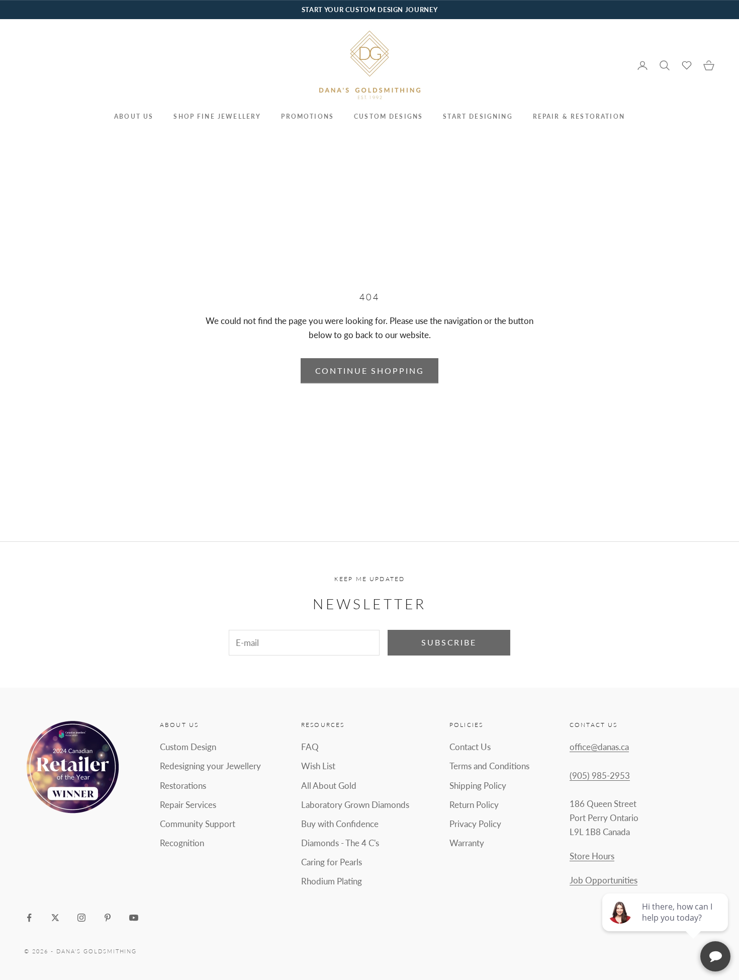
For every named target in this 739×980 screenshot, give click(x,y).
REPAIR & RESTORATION (579, 116)
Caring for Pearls (331, 862)
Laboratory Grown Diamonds (355, 804)
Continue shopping (369, 370)
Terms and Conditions (489, 766)
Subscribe (449, 642)
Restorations (183, 785)
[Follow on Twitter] (55, 918)
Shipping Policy (477, 785)
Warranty (466, 843)
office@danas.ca (599, 747)
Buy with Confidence (340, 824)
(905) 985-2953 (600, 775)
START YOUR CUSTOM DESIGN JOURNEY (369, 10)
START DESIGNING (477, 116)
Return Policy (474, 804)
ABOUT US (133, 116)
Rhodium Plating (331, 881)
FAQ (310, 747)
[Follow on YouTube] (134, 918)
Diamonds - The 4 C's (340, 843)
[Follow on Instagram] (81, 918)
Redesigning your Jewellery (210, 766)
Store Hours (592, 856)
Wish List (318, 766)
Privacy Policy (475, 824)
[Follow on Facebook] (29, 918)
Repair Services (188, 804)
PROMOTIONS (307, 116)
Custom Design (188, 747)
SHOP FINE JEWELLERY (217, 116)
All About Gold (328, 785)
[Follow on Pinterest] (108, 918)
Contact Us (470, 747)
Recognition (182, 843)
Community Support (197, 824)
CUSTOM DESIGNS (388, 116)
